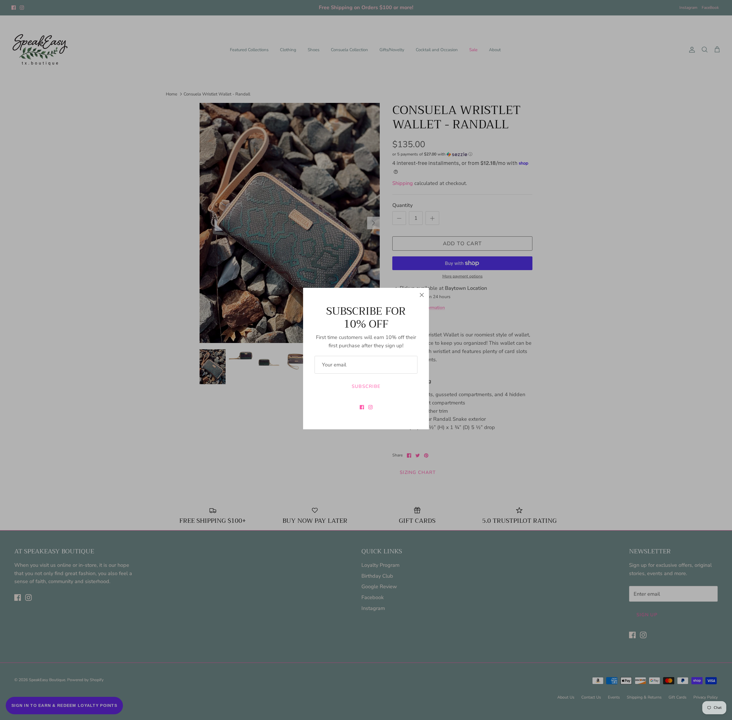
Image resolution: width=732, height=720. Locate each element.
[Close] (421, 295)
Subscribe (366, 386)
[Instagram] (370, 407)
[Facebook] (362, 407)
